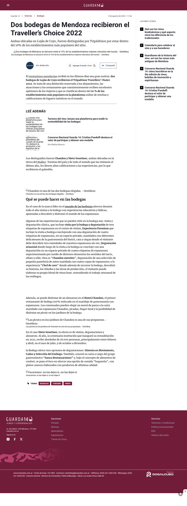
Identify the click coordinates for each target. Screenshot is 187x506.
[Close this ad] (185, 491)
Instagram (8, 439)
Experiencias (57, 435)
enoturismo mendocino (43, 76)
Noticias (28, 16)
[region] (93, 500)
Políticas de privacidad (162, 427)
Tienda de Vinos (59, 439)
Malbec (41, 162)
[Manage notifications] (180, 494)
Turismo (57, 383)
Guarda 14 (15, 16)
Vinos (68, 383)
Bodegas (44, 383)
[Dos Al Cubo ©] (160, 476)
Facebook (14, 439)
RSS (153, 431)
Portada (55, 423)
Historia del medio (160, 435)
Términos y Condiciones (162, 423)
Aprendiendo (57, 431)
